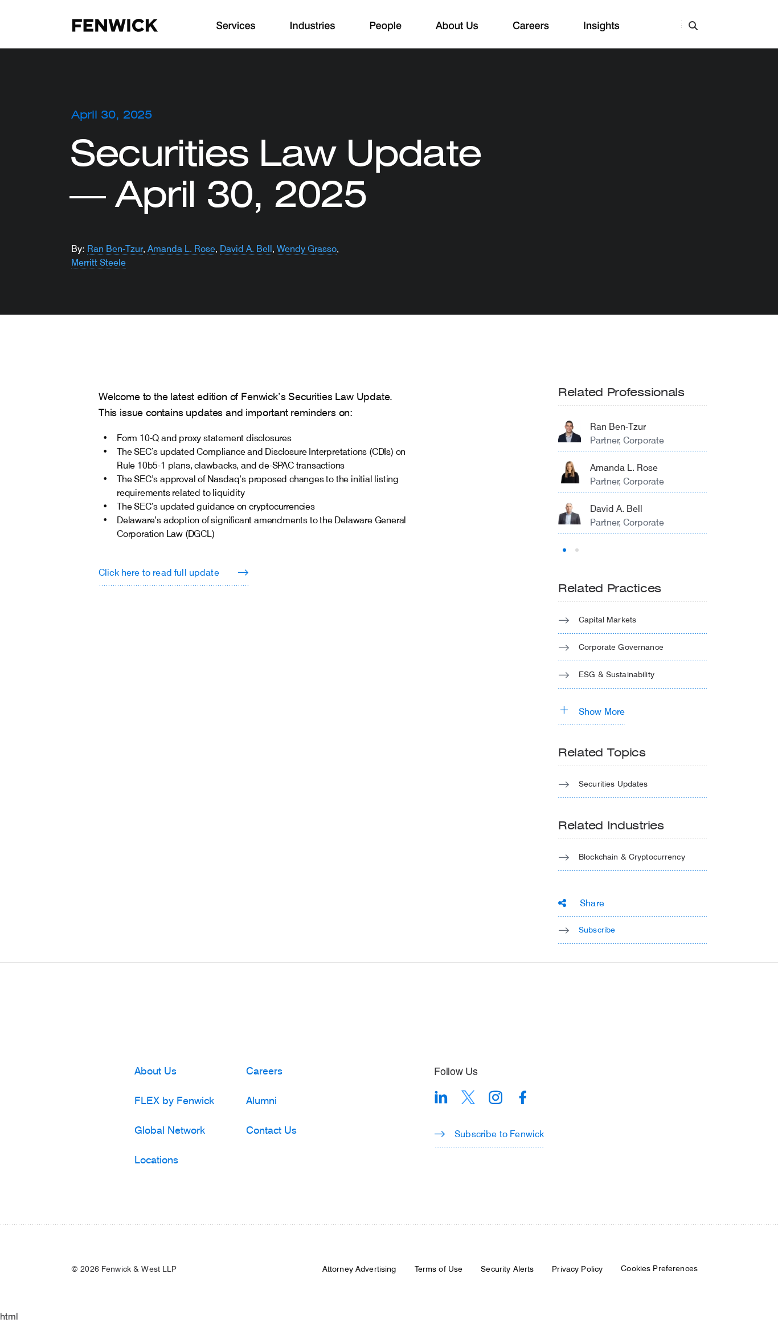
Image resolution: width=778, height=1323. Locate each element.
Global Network (169, 1130)
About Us (457, 26)
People (385, 26)
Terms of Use (439, 1269)
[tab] (564, 550)
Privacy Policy (577, 1269)
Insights (601, 26)
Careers (531, 26)
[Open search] (693, 25)
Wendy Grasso (307, 248)
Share (592, 903)
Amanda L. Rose (181, 248)
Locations (156, 1159)
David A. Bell (246, 248)
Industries (312, 26)
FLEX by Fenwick (174, 1100)
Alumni (261, 1100)
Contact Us (271, 1130)
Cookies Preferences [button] (659, 1268)
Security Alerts (507, 1269)
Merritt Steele (98, 262)
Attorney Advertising (359, 1269)
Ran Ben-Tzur (115, 248)
